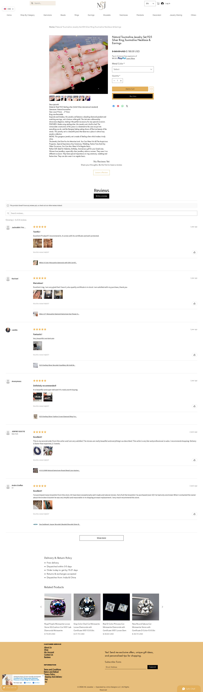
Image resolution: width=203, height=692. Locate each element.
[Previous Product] (41, 606)
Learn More (130, 58)
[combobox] (133, 69)
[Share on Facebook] (113, 106)
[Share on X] (127, 106)
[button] (158, 3)
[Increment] (121, 81)
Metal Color (118, 63)
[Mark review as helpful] (194, 252)
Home (52, 27)
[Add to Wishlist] (151, 89)
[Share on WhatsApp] (122, 106)
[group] (102, 614)
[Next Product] (162, 606)
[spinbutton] (117, 81)
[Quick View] (57, 607)
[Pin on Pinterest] (118, 106)
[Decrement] (114, 81)
